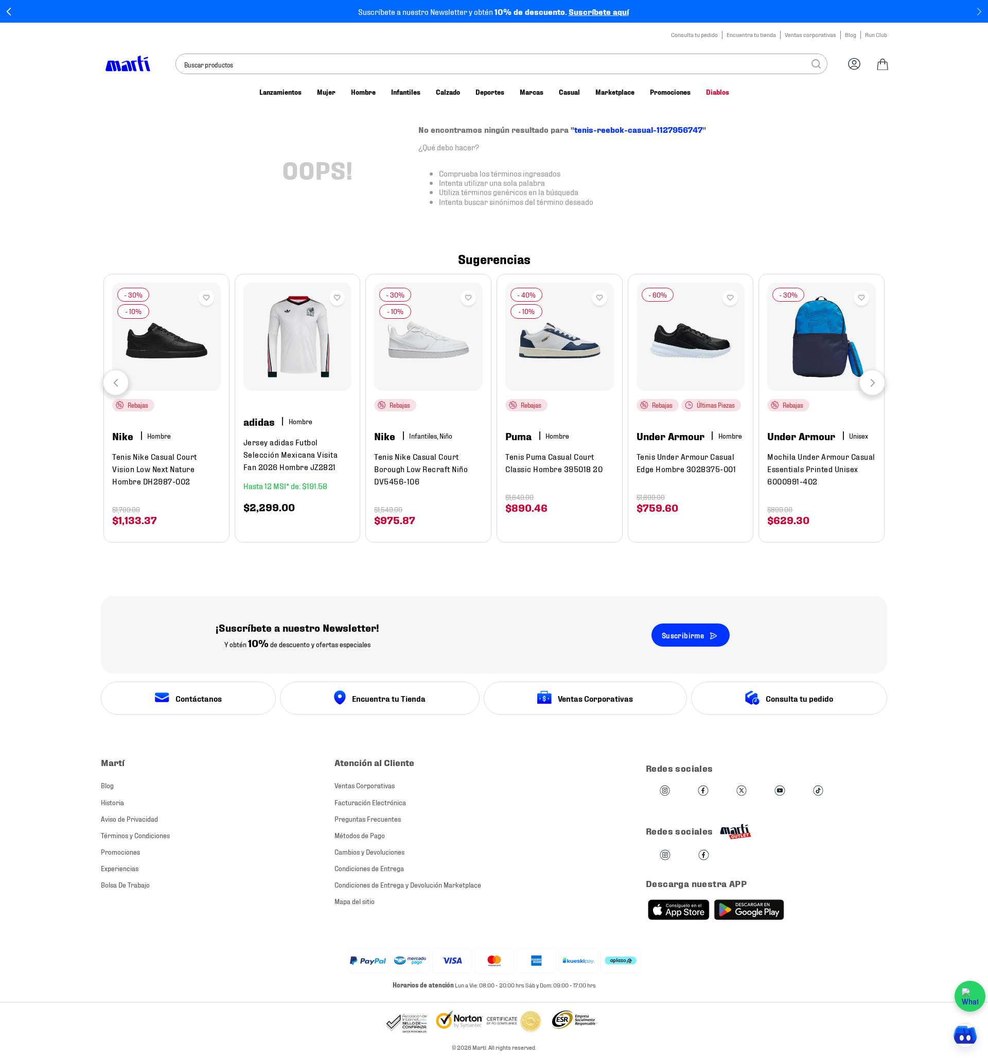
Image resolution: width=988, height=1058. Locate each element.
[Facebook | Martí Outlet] (703, 855)
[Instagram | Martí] (665, 791)
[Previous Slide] (9, 12)
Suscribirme (683, 635)
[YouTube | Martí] (779, 791)
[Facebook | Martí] (703, 791)
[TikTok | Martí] (818, 791)
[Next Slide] (979, 12)
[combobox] (501, 64)
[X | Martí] (741, 791)
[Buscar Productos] (816, 64)
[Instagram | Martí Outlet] (665, 855)
